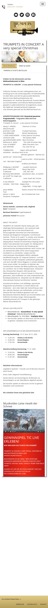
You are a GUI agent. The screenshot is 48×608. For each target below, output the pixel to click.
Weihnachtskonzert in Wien (13, 81)
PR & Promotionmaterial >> (11, 599)
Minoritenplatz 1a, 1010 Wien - (25, 316)
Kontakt (43, 604)
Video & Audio (24, 66)
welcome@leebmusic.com (15, 474)
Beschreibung (9, 66)
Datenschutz (32, 604)
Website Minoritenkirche (26, 314)
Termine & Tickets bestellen (15, 70)
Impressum (20, 604)
